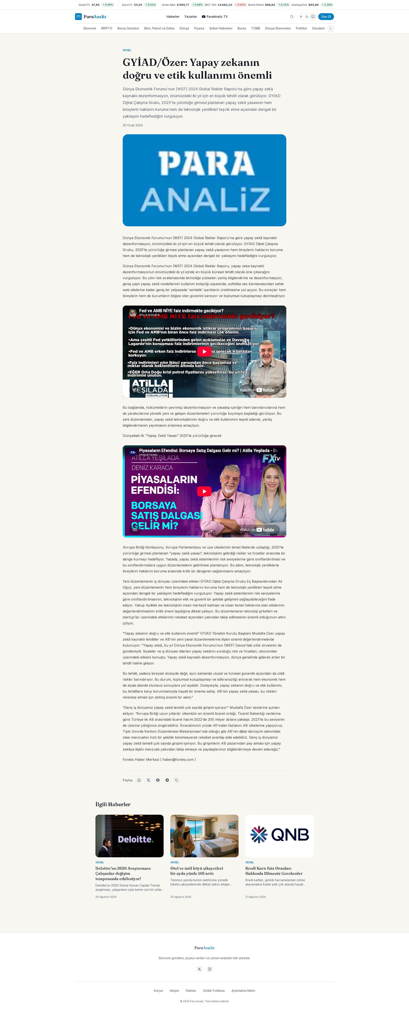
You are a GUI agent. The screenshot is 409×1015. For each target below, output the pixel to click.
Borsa (242, 28)
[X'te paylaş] (148, 780)
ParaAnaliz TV (217, 16)
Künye (158, 990)
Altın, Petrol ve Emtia (159, 28)
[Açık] (301, 17)
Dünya (184, 28)
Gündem (318, 28)
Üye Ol (326, 16)
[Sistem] (313, 17)
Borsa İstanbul (128, 28)
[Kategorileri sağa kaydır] (330, 28)
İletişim (174, 990)
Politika (301, 28)
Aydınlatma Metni (243, 990)
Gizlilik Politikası (214, 990)
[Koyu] (307, 17)
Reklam (191, 990)
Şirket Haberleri (220, 28)
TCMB (255, 28)
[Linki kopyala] (176, 780)
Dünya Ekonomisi (278, 28)
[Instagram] (209, 969)
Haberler (173, 16)
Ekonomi (90, 28)
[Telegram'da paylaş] (167, 780)
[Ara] (292, 16)
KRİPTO (106, 28)
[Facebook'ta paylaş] (158, 780)
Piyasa (199, 28)
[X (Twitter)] (199, 969)
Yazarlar (190, 16)
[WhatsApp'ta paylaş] (139, 780)
